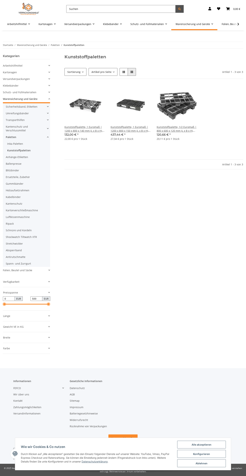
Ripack (10, 223)
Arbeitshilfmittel (13, 65)
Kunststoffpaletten (19, 150)
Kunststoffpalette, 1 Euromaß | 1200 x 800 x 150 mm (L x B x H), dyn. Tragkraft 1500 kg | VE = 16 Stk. (130, 129)
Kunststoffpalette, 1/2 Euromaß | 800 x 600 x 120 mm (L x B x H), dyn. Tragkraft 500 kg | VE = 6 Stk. (176, 129)
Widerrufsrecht (79, 420)
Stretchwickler (14, 243)
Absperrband (14, 250)
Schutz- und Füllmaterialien (19, 92)
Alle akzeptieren (201, 444)
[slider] (4, 304)
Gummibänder (14, 183)
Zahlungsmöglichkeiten (27, 407)
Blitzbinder (12, 170)
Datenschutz (77, 388)
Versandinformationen (27, 413)
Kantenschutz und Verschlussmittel (17, 128)
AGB (72, 394)
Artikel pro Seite (101, 72)
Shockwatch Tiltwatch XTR (21, 237)
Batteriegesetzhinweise (84, 413)
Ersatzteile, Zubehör (18, 177)
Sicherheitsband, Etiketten (21, 106)
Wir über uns (21, 394)
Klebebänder (11, 85)
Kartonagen (10, 72)
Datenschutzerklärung (95, 461)
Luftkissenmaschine (18, 217)
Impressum (76, 407)
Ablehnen (201, 463)
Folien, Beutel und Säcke (17, 270)
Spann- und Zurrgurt (18, 263)
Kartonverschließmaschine (22, 210)
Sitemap (75, 400)
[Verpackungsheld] (29, 9)
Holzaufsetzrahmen (17, 190)
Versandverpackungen (16, 79)
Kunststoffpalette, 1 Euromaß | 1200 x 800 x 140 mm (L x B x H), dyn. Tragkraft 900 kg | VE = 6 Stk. (83, 129)
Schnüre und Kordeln (19, 230)
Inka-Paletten (15, 143)
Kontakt (18, 400)
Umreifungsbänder (17, 113)
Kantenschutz (14, 203)
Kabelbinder (13, 197)
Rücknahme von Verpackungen (88, 426)
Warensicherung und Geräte (20, 99)
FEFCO (17, 388)
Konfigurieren (201, 453)
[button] (209, 9)
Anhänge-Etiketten (17, 157)
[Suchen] (179, 9)
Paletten (11, 137)
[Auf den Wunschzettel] (99, 91)
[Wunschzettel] (218, 9)
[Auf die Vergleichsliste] (89, 91)
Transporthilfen (15, 120)
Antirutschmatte (15, 257)
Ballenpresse (13, 163)
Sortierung (73, 72)
